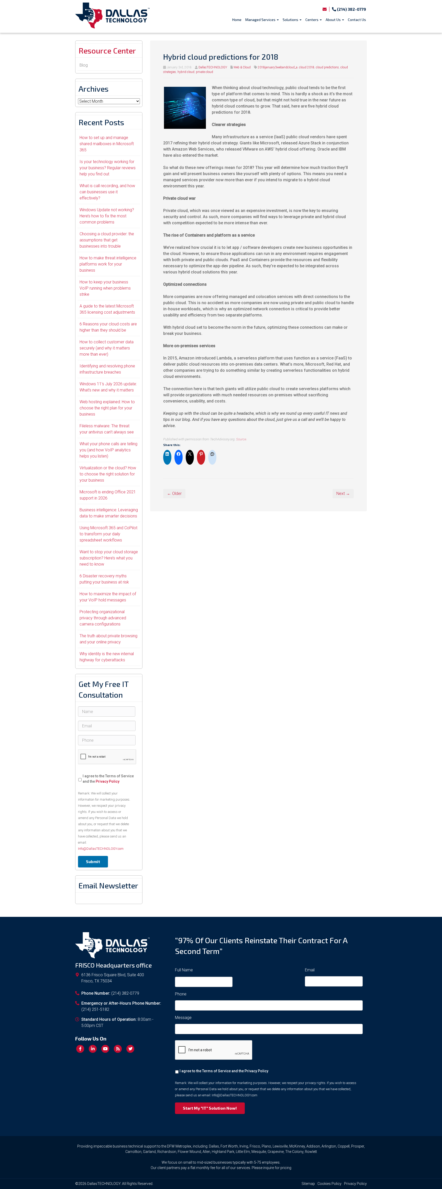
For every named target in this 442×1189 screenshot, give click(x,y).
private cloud (204, 72)
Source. (241, 439)
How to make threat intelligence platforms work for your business (108, 264)
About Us (333, 19)
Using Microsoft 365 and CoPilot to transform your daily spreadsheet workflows (108, 534)
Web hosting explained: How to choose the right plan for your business (107, 408)
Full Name (184, 970)
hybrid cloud (186, 72)
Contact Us (357, 19)
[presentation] (107, 757)
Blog (84, 65)
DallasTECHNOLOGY (212, 67)
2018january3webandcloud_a (277, 67)
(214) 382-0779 (351, 9)
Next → (343, 493)
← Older (174, 493)
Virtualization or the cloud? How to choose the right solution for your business (108, 474)
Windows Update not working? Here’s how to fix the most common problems (107, 216)
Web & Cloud (242, 67)
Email (310, 970)
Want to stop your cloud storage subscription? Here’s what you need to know (109, 558)
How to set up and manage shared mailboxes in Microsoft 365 (107, 143)
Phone (180, 994)
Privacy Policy (107, 781)
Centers (312, 19)
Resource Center (107, 50)
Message (183, 1017)
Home (236, 19)
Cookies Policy (329, 1184)
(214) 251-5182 (95, 1009)
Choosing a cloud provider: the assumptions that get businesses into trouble (107, 240)
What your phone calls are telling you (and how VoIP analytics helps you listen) (108, 450)
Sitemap (308, 1184)
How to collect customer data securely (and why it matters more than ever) (107, 348)
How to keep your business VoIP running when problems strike (105, 288)
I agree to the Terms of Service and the (108, 778)
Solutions (291, 19)
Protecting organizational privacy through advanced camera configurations (103, 618)
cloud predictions (327, 67)
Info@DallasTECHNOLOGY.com (101, 849)
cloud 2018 (306, 67)
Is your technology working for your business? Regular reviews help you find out (108, 167)
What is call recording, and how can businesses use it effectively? (107, 191)
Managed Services (260, 19)
